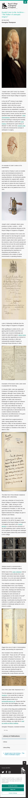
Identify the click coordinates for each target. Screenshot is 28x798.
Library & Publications (11, 736)
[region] (13, 785)
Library (5, 741)
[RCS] (23, 772)
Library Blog (6, 747)
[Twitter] (3, 772)
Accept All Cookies (13, 785)
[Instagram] (10, 772)
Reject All (13, 789)
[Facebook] (6, 772)
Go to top (24, 763)
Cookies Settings (13, 793)
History (6, 730)
